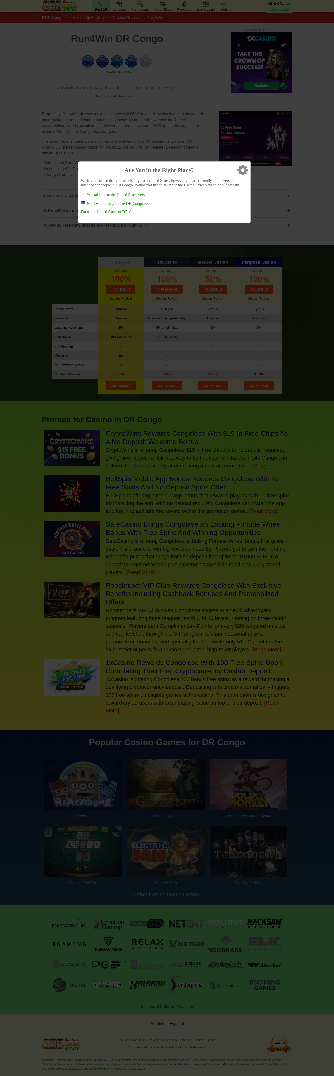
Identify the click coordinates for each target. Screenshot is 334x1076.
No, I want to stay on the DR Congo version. (121, 203)
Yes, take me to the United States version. (118, 195)
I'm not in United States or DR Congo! (111, 212)
